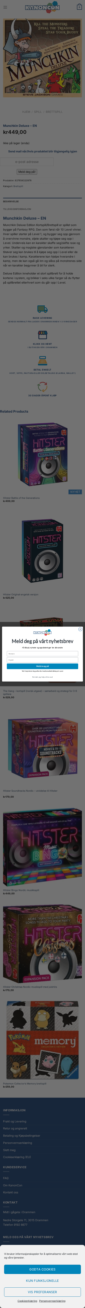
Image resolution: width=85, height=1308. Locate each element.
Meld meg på (42, 666)
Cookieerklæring (27, 1300)
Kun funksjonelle (42, 1281)
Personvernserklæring (52, 1300)
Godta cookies (42, 1269)
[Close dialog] (80, 629)
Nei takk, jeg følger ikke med (42, 677)
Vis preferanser (42, 1292)
